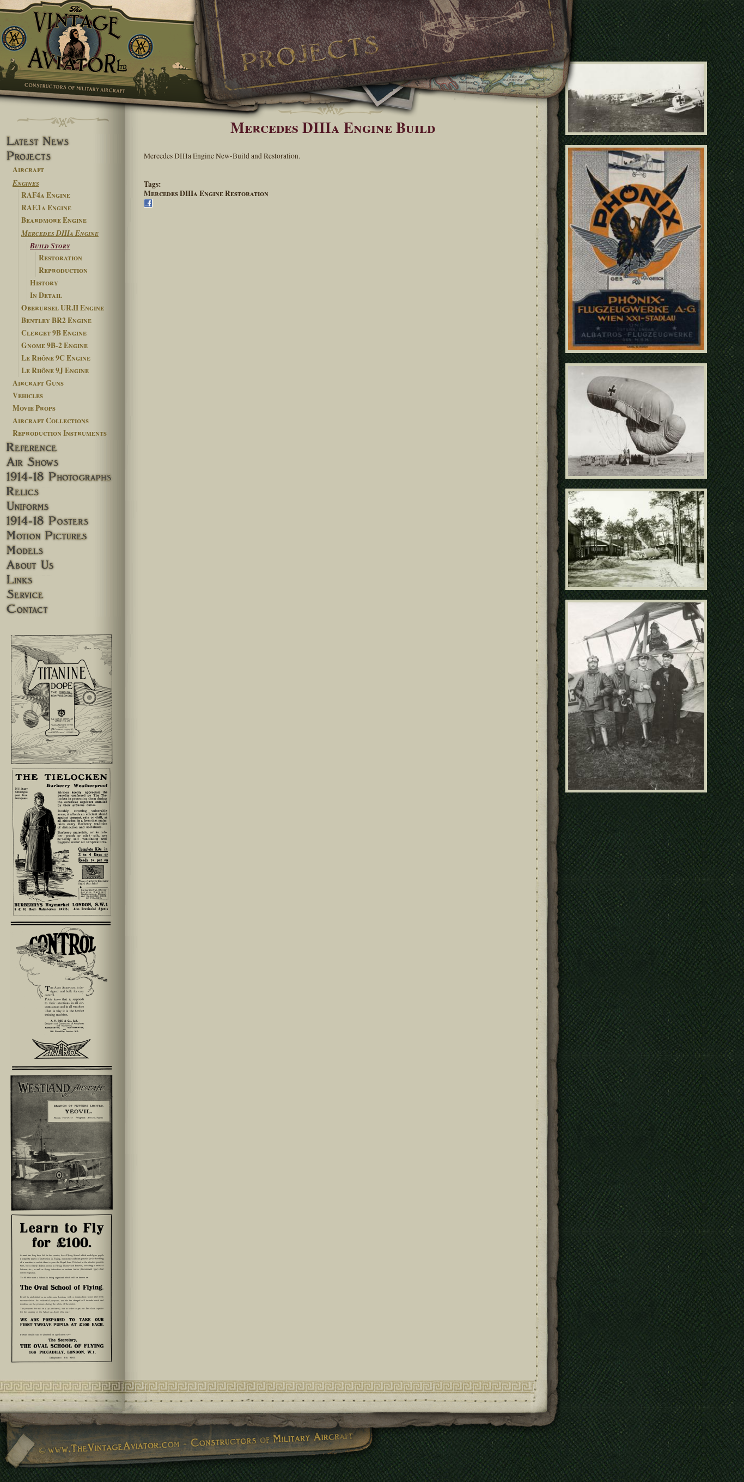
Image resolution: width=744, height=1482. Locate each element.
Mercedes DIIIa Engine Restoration (206, 193)
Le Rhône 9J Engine (55, 370)
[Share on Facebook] (148, 204)
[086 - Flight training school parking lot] (638, 594)
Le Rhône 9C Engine (55, 357)
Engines (26, 183)
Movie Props (34, 407)
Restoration (60, 257)
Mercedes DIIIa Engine (60, 233)
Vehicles (28, 395)
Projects (62, 156)
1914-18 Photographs (62, 476)
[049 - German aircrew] (638, 797)
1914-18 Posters (62, 521)
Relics (62, 491)
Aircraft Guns (38, 382)
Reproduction (63, 270)
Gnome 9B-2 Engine (54, 345)
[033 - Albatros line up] (638, 140)
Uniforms (62, 506)
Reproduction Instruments (60, 433)
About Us (62, 565)
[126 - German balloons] (638, 483)
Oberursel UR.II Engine (62, 307)
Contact (62, 609)
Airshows (62, 462)
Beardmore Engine (54, 220)
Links (62, 579)
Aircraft (28, 169)
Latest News (62, 141)
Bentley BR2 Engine (56, 320)
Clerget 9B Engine (54, 332)
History (44, 282)
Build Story (50, 245)
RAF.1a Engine (46, 207)
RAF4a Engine (45, 195)
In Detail (46, 295)
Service (62, 594)
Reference (62, 447)
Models (62, 550)
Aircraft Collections (51, 420)
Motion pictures (62, 535)
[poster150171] (638, 357)
